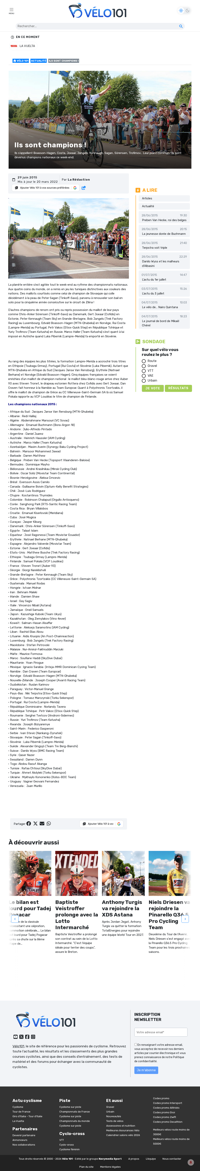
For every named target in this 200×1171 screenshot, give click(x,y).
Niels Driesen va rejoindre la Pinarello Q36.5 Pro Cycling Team (169, 915)
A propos (133, 1158)
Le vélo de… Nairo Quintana (160, 307)
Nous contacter (171, 1158)
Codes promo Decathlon (167, 1121)
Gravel (152, 366)
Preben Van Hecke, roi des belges (164, 220)
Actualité (38, 60)
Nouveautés (113, 1116)
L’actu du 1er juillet (154, 279)
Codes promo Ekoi (164, 1112)
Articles (147, 198)
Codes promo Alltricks (166, 1107)
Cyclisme (17, 1106)
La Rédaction (79, 179)
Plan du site (86, 1166)
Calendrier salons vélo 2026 (123, 1135)
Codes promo (161, 1098)
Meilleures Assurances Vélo (122, 1130)
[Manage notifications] (191, 1162)
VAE (150, 375)
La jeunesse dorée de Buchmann (164, 234)
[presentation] (15, 919)
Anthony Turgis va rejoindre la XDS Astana (122, 908)
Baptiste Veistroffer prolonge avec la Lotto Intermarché (76, 915)
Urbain (152, 380)
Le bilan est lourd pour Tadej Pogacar (30, 908)
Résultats (178, 388)
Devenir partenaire (23, 1135)
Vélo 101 (22, 60)
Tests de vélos (114, 1121)
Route (152, 361)
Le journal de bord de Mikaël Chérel (160, 323)
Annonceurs (19, 1140)
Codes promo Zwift (164, 1117)
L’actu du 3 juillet (153, 293)
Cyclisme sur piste (70, 1106)
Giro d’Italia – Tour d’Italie (27, 1116)
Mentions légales (110, 1166)
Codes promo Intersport (167, 1103)
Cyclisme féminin (69, 1149)
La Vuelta (18, 1121)
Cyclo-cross (66, 1144)
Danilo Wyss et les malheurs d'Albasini (160, 264)
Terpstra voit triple (154, 247)
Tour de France (21, 1111)
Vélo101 (18, 1046)
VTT (151, 371)
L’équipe (151, 1158)
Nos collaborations (23, 1144)
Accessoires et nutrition (120, 1125)
